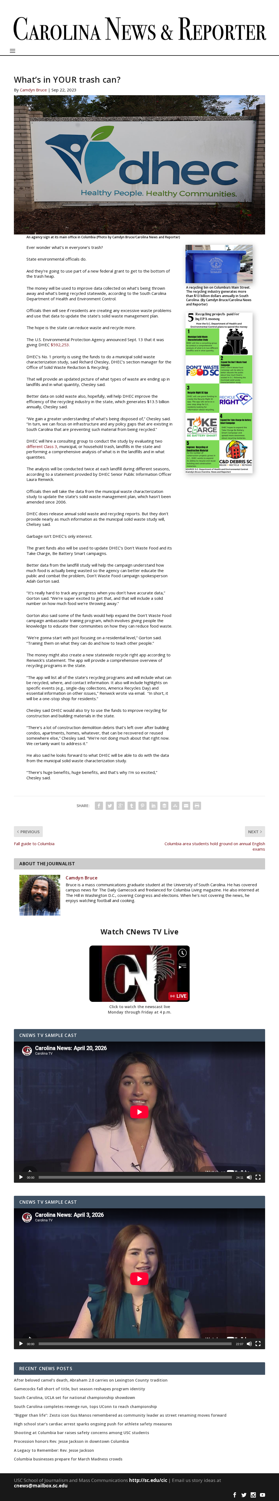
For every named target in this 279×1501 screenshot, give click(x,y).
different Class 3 (41, 446)
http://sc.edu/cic (148, 1480)
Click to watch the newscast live (139, 1006)
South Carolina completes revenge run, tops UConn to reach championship (85, 1406)
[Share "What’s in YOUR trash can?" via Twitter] (109, 805)
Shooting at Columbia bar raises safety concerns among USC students (81, 1432)
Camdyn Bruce (33, 89)
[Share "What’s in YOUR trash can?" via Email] (186, 805)
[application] (139, 1112)
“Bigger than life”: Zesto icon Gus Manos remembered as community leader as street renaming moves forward (120, 1415)
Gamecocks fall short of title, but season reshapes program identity (79, 1388)
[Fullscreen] (258, 1177)
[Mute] (249, 1177)
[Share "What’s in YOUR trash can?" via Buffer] (164, 805)
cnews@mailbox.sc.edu (41, 1486)
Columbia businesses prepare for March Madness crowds (68, 1459)
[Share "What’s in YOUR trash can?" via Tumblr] (131, 805)
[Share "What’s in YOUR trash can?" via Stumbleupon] (175, 805)
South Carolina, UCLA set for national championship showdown (74, 1397)
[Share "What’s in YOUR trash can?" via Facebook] (98, 805)
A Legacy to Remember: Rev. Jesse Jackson (54, 1450)
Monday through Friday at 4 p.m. (139, 1012)
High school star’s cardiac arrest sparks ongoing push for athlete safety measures (93, 1424)
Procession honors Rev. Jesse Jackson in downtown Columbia (71, 1441)
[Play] (21, 1177)
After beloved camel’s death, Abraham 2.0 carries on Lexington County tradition (91, 1380)
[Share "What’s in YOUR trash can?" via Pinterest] (142, 805)
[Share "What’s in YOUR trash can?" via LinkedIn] (153, 805)
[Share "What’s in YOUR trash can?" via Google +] (120, 805)
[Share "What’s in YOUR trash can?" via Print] (197, 805)
